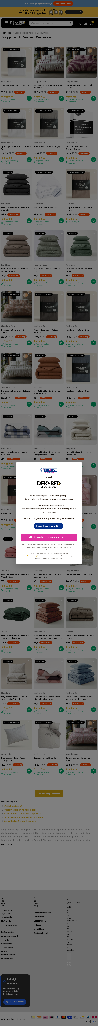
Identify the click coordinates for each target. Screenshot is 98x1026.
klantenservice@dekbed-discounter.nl (40, 556)
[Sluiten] (77, 467)
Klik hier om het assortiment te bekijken (49, 537)
